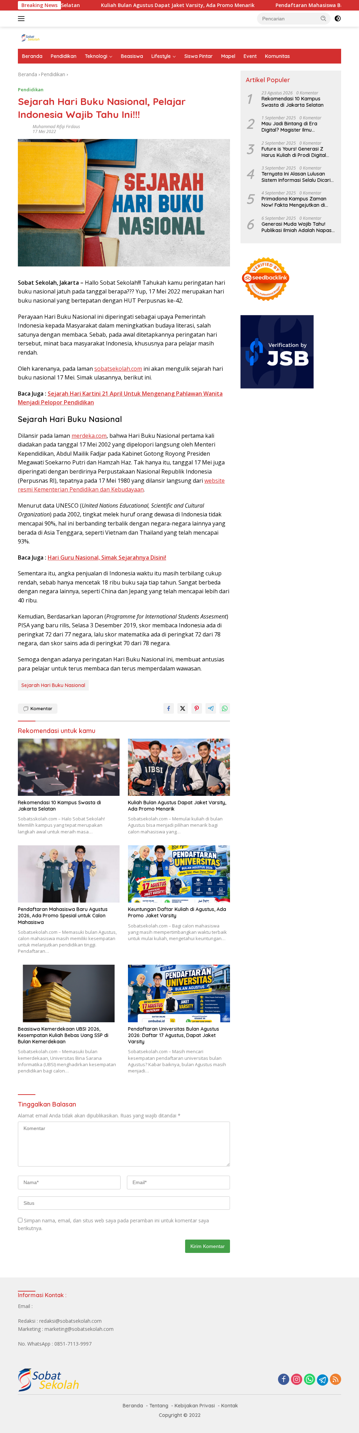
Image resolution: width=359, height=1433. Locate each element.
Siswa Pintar (198, 56)
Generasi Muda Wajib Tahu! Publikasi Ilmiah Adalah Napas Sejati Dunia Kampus (297, 227)
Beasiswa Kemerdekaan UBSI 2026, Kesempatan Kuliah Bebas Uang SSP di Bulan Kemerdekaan (63, 1035)
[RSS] (335, 1380)
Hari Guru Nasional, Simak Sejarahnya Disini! (107, 557)
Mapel (228, 56)
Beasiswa (132, 56)
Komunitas (277, 56)
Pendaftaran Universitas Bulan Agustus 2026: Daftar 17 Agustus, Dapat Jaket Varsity (173, 1035)
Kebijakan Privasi (195, 1405)
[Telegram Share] (210, 708)
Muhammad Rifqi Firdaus (56, 127)
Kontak (229, 1405)
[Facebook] (283, 1380)
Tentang (158, 1405)
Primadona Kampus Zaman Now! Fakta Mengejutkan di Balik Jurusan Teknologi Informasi (294, 202)
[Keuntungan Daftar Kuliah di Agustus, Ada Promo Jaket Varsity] (179, 874)
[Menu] (22, 19)
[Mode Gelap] (337, 19)
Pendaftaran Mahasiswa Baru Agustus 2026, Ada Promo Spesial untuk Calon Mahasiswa (63, 915)
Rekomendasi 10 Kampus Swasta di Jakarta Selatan (59, 805)
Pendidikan (63, 56)
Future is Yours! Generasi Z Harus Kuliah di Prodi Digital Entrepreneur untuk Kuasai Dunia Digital (294, 152)
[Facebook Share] (168, 708)
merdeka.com (89, 436)
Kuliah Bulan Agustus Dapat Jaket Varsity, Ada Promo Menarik (142, 5)
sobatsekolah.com (118, 368)
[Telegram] (322, 1380)
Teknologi (96, 56)
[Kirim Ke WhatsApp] (224, 708)
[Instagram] (296, 1380)
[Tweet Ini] (182, 708)
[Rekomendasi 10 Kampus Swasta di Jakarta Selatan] (69, 767)
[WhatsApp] (309, 1380)
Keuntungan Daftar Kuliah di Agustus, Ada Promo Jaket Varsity (177, 912)
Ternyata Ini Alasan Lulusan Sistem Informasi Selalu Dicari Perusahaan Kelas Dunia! (296, 177)
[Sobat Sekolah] (47, 37)
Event (250, 56)
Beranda (32, 56)
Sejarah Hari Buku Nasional (53, 685)
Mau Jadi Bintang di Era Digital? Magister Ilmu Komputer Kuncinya (289, 126)
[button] (324, 18)
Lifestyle (161, 56)
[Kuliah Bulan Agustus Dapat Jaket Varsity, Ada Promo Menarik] (179, 767)
